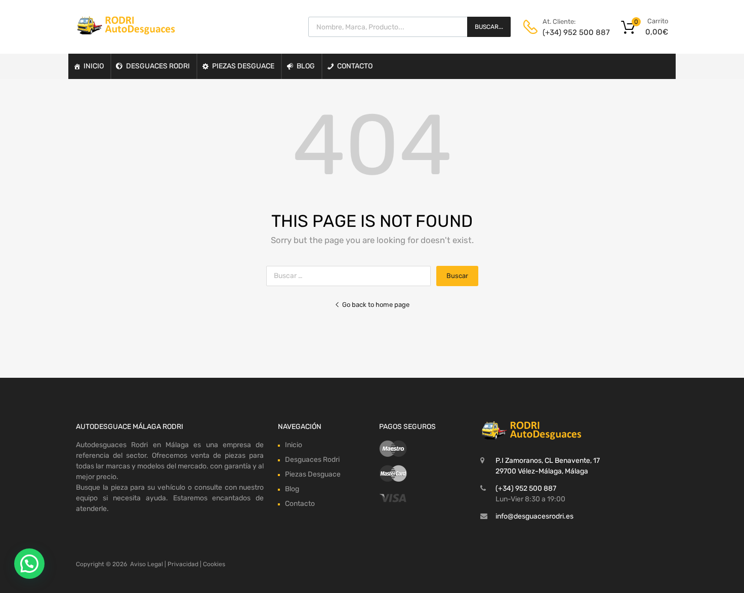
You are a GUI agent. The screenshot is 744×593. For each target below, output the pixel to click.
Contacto (355, 66)
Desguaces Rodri (158, 66)
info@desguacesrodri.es (534, 516)
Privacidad (183, 564)
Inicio (94, 66)
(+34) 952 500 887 (567, 32)
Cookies (214, 564)
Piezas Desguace (243, 66)
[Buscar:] (351, 275)
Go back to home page (375, 304)
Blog (306, 66)
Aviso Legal (146, 564)
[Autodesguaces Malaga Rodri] (126, 31)
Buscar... (489, 26)
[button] (29, 563)
